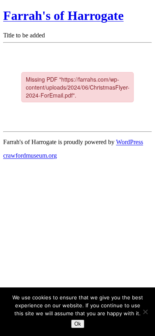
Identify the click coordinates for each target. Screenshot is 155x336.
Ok (77, 324)
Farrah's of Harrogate (63, 15)
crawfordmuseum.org (30, 155)
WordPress (129, 142)
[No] (145, 312)
